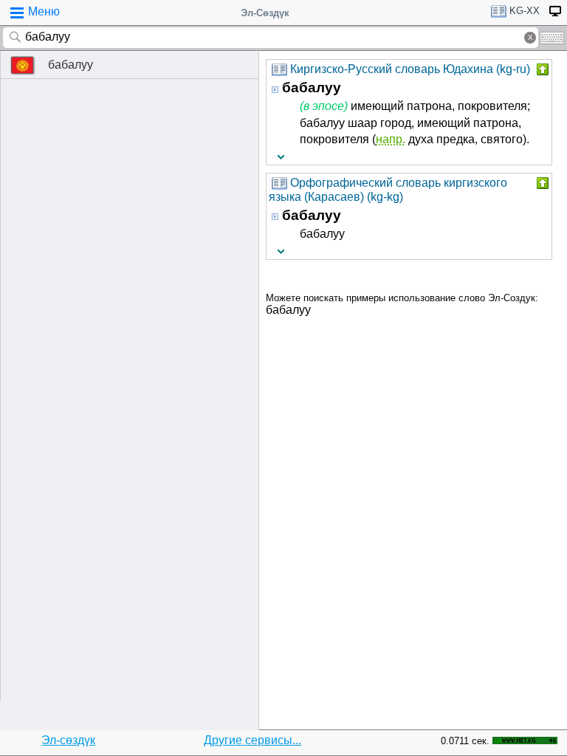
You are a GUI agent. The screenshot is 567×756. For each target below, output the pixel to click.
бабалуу (70, 64)
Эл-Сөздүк (265, 12)
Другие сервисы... (252, 740)
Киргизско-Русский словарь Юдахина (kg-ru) (410, 69)
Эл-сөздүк (68, 740)
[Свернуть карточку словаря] (541, 69)
